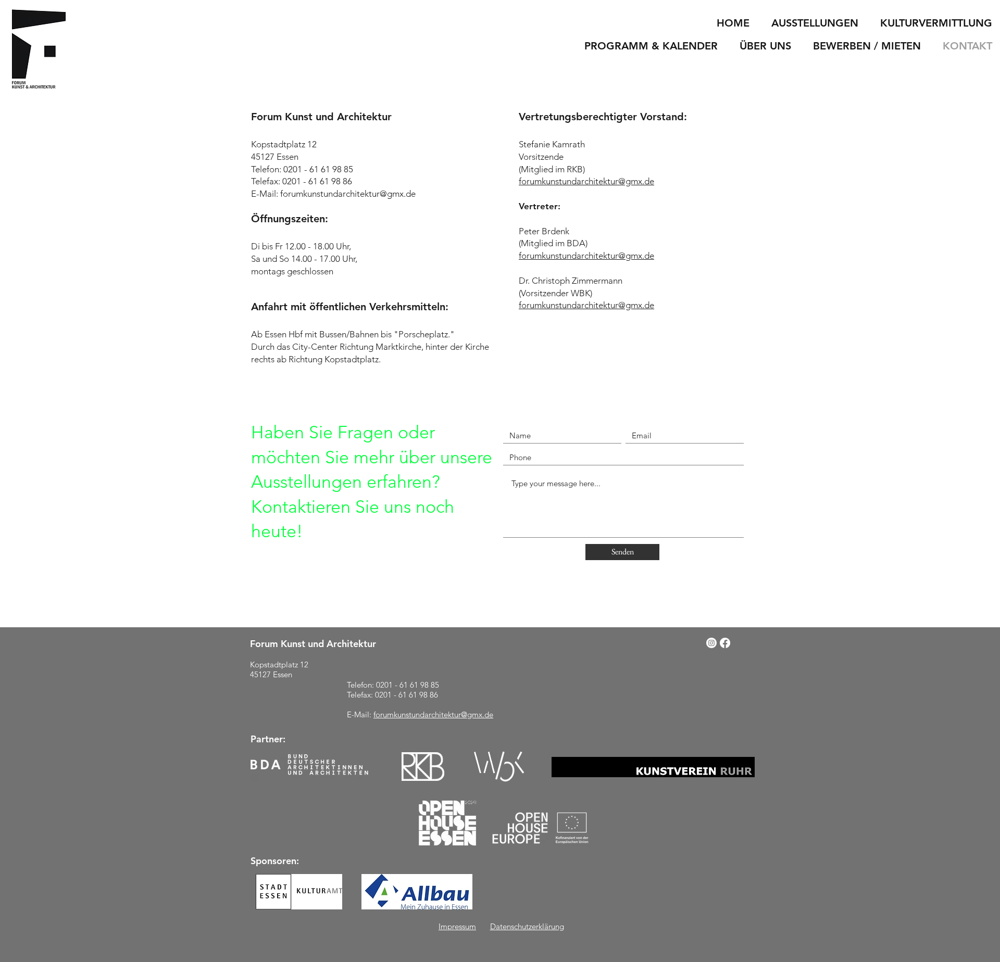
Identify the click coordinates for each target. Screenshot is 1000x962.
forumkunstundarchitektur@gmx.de (348, 193)
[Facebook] (725, 643)
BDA (576, 243)
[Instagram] (711, 643)
